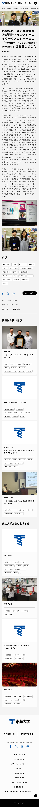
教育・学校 (18, 696)
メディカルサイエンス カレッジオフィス (18, 413)
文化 (24, 700)
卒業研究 (25, 279)
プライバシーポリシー (18, 764)
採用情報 (18, 778)
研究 (5, 268)
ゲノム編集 (7, 279)
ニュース (23, 264)
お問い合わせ (27, 734)
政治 (23, 416)
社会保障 (20, 409)
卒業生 (32, 264)
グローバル (7, 276)
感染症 (20, 364)
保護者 (16, 562)
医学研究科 (24, 272)
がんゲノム (19, 513)
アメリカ (22, 367)
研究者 (17, 279)
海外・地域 (14, 268)
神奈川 (14, 367)
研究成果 (8, 572)
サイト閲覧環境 (19, 759)
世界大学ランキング (11, 466)
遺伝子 (22, 276)
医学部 (6, 272)
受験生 (8, 562)
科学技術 (8, 703)
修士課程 (6, 264)
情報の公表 (18, 773)
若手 (5, 283)
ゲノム (30, 276)
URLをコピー (29, 293)
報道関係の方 (10, 565)
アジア (8, 459)
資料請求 (8, 734)
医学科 (14, 272)
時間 (17, 700)
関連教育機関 (18, 787)
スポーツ (17, 703)
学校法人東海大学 (18, 782)
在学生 (23, 562)
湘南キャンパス (20, 569)
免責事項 (19, 768)
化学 (15, 264)
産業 (15, 459)
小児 (12, 364)
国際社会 (8, 655)
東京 (7, 367)
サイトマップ (18, 755)
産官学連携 (9, 614)
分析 (16, 572)
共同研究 (25, 611)
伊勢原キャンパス (27, 268)
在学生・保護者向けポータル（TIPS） (18, 791)
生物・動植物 (10, 409)
